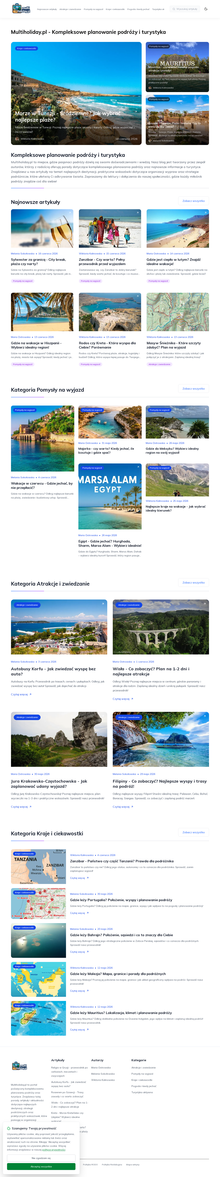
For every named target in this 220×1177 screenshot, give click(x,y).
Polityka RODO (90, 1164)
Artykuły (57, 1060)
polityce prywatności (53, 1149)
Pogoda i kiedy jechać (138, 9)
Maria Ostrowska (156, 253)
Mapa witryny (132, 1164)
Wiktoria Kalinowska (90, 253)
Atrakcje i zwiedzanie (70, 9)
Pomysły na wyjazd (93, 9)
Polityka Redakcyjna (112, 1164)
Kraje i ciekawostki (115, 9)
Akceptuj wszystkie (41, 1166)
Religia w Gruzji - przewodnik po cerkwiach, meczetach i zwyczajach (69, 1071)
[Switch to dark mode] (206, 9)
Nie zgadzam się (41, 1158)
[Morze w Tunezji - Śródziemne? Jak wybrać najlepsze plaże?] (76, 93)
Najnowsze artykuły (47, 9)
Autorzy (97, 1060)
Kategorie (138, 1060)
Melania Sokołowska (22, 253)
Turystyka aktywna (161, 9)
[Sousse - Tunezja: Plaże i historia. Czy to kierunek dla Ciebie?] (177, 120)
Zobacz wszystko (194, 201)
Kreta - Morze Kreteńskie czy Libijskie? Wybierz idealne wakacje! (67, 1117)
